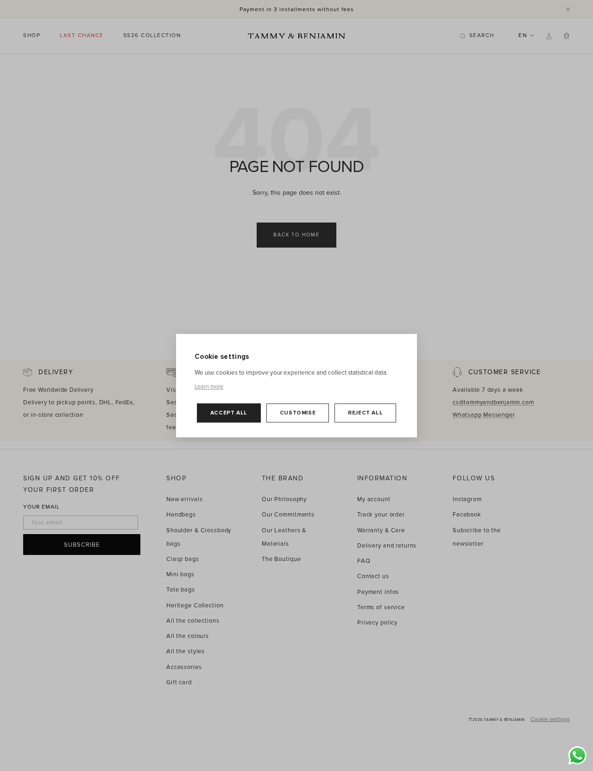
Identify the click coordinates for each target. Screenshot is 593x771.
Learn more (209, 386)
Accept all (228, 412)
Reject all (365, 412)
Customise (297, 412)
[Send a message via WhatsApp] (577, 755)
